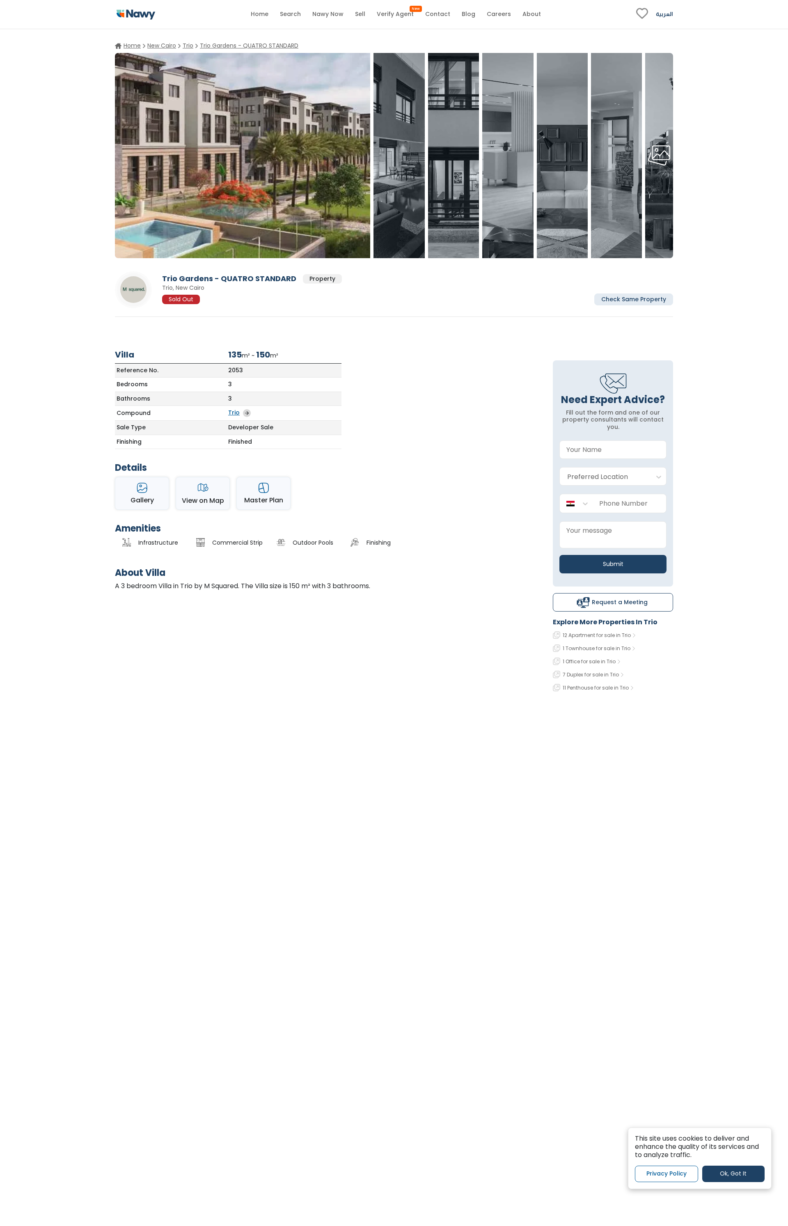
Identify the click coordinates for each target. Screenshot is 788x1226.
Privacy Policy (666, 1174)
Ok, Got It (733, 1174)
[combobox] (604, 476)
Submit (613, 564)
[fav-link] (642, 14)
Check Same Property (633, 299)
